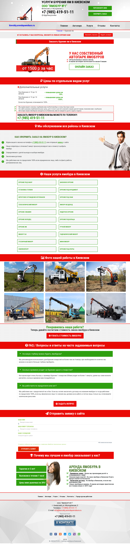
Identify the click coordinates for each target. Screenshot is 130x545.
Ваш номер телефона (26, 426)
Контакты (115, 25)
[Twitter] (69, 534)
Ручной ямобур (65, 227)
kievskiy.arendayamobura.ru (22, 25)
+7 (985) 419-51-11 (58, 12)
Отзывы (101, 25)
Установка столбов (25, 190)
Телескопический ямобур (27, 204)
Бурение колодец (24, 219)
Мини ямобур (64, 242)
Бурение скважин (24, 212)
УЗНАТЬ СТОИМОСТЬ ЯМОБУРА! (66, 335)
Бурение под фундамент (69, 190)
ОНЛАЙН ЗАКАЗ (84, 66)
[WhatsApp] (79, 534)
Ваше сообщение (24, 433)
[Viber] (74, 534)
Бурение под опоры (67, 249)
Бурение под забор (25, 182)
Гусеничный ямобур (25, 242)
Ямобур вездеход (66, 204)
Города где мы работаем (84, 496)
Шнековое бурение (66, 182)
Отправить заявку (28, 449)
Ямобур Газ (22, 234)
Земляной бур (23, 249)
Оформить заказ (100, 14)
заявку (60, 142)
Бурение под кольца (67, 219)
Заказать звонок (91, 35)
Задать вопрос (106, 35)
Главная (64, 25)
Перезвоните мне (100, 8)
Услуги (89, 25)
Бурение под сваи (66, 197)
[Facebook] (55, 534)
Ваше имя (21, 420)
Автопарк (77, 25)
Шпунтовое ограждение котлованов (31, 197)
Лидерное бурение (66, 212)
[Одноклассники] (60, 534)
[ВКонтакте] (51, 534)
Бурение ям (22, 227)
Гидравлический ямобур (69, 234)
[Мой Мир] (65, 534)
